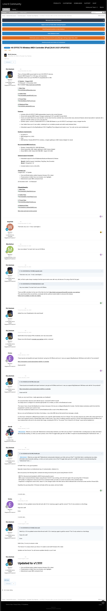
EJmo (10, 353)
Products (57, 3)
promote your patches (37, 339)
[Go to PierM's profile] (10, 432)
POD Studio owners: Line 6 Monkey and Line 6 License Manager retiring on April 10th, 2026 (53, 38)
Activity (14, 9)
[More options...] (20, 69)
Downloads (78, 3)
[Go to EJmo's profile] (10, 358)
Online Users (23, 12)
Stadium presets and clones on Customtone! (53, 42)
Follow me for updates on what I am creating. (29, 295)
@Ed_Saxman (22, 431)
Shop (94, 3)
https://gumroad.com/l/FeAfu (33, 84)
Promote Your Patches (25, 56)
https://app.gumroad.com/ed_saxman (27, 211)
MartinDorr (10, 244)
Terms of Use (9, 604)
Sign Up (102, 7)
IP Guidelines (25, 604)
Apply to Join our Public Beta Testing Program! (53, 24)
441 (11, 256)
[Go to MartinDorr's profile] (10, 249)
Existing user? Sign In (91, 7)
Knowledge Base (13, 12)
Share (7, 58)
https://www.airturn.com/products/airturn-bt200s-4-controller (33, 361)
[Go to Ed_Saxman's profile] (5, 55)
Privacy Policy (17, 604)
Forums (4, 12)
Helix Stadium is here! (53, 33)
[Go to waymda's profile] (10, 227)
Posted (24, 70)
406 (10, 233)
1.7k (10, 438)
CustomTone (67, 3)
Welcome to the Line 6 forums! (53, 20)
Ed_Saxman (13, 54)
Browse (6, 9)
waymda (10, 221)
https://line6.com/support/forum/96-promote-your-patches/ (64, 292)
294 (10, 81)
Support (87, 3)
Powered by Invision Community (53, 608)
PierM (10, 426)
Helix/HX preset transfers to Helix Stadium (53, 29)
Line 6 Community (12, 4)
